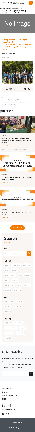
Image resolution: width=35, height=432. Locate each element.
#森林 (24, 149)
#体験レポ (8, 323)
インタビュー (6, 146)
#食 (20, 275)
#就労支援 (8, 311)
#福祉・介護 (26, 265)
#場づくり (8, 306)
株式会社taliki (12, 410)
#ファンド (23, 328)
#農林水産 (27, 275)
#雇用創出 (19, 301)
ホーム (4, 95)
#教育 (6, 265)
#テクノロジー (9, 301)
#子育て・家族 (16, 265)
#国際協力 (14, 270)
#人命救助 (8, 290)
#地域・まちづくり (7, 149)
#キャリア (27, 285)
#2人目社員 (8, 338)
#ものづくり (17, 290)
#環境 (15, 149)
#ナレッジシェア (18, 323)
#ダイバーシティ (9, 285)
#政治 (19, 285)
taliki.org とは (6, 389)
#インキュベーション (11, 328)
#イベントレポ (21, 333)
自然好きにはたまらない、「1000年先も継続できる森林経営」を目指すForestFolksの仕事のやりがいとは (17, 140)
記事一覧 (5, 392)
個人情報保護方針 (17, 422)
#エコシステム (18, 306)
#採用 (20, 149)
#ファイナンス (9, 333)
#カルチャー (15, 280)
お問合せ (5, 399)
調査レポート (6, 183)
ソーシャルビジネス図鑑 (9, 395)
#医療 (6, 270)
